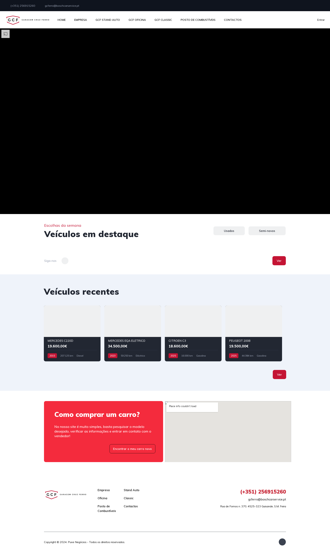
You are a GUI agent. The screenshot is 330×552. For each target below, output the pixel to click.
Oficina (102, 498)
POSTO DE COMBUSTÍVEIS (198, 19)
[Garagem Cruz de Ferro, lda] (27, 19)
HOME (62, 19)
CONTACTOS (232, 19)
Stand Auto (131, 490)
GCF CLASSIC (163, 19)
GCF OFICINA (137, 19)
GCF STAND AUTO (108, 19)
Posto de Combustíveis (107, 508)
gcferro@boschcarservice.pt (61, 5)
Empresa (104, 490)
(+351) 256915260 (22, 5)
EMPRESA (80, 19)
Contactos (131, 506)
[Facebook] (282, 541)
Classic (129, 498)
